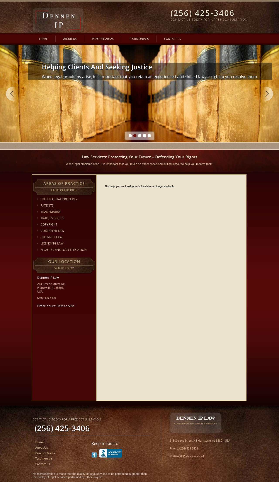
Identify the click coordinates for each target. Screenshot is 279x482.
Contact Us (172, 39)
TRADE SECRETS (52, 218)
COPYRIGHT (49, 224)
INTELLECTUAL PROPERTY (59, 199)
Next (266, 93)
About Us (70, 39)
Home (43, 39)
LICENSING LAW (52, 243)
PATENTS (47, 205)
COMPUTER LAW (52, 231)
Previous (13, 93)
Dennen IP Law (196, 420)
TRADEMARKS (51, 212)
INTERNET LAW (51, 237)
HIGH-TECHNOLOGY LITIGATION (64, 250)
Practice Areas (103, 39)
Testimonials (139, 39)
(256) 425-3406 (46, 298)
